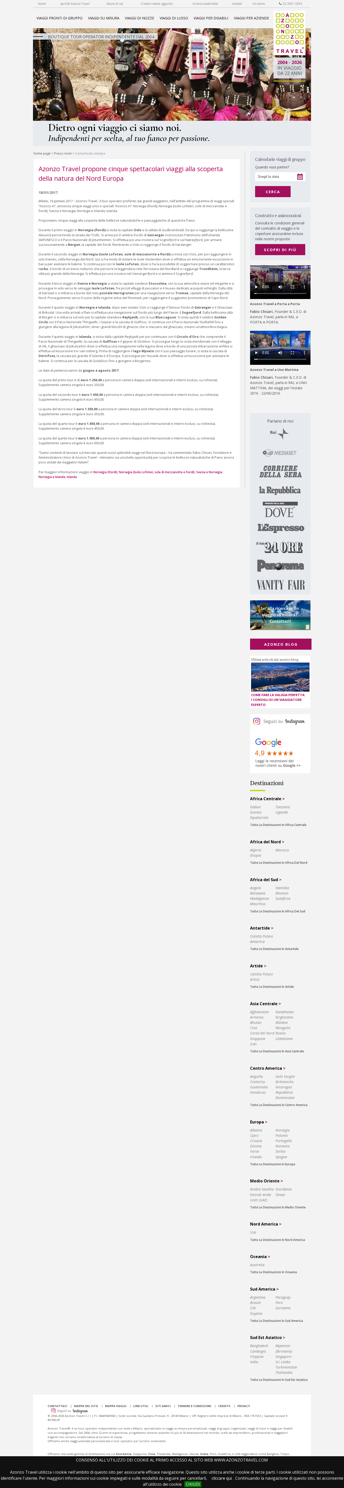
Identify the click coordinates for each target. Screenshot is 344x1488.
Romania (283, 1146)
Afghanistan (259, 1011)
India (254, 1361)
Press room (63, 153)
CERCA (273, 191)
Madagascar (259, 898)
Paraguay (283, 1297)
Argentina (257, 1297)
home (42, 4)
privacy (243, 1406)
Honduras (258, 1092)
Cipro (254, 1135)
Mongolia (283, 1027)
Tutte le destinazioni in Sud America (276, 1321)
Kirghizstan (284, 1017)
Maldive (282, 1022)
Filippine (257, 1356)
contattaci (57, 1406)
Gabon (255, 807)
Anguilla (256, 1076)
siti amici (163, 1406)
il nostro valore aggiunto (157, 4)
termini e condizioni (194, 1406)
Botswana (257, 893)
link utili (140, 1406)
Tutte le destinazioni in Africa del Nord (278, 862)
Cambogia (258, 1351)
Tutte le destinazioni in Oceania (273, 1272)
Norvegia (283, 1130)
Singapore (283, 1356)
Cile (253, 1307)
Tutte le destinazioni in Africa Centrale (278, 825)
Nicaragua (284, 1087)
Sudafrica (283, 898)
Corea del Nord (262, 1033)
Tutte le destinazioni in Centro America (278, 1105)
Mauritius (257, 903)
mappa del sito (86, 1406)
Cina (253, 1027)
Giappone (257, 1038)
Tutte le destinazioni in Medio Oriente (278, 1207)
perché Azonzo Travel (75, 4)
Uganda (282, 812)
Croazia (256, 1140)
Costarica (257, 1081)
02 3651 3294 (291, 4)
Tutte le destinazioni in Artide (272, 987)
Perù (279, 1302)
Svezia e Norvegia (209, 472)
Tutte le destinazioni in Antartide (274, 949)
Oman (280, 1194)
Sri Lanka (283, 1361)
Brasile (255, 1302)
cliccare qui (222, 1478)
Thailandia (284, 1372)
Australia (257, 1264)
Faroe (254, 1151)
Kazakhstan (285, 1011)
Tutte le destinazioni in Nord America (277, 1240)
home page (42, 153)
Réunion (282, 893)
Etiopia (255, 855)
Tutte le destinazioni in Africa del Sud (277, 911)
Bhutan (255, 1022)
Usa (253, 1232)
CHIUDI (193, 1484)
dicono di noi (115, 4)
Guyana (256, 1313)
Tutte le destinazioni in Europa (272, 1164)
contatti (237, 4)
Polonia (282, 1135)
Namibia (282, 887)
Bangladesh (259, 1345)
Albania (256, 1130)
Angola (255, 887)
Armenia (256, 1017)
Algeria (255, 850)
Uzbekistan (284, 1038)
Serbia (281, 1151)
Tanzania (283, 807)
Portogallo (284, 1140)
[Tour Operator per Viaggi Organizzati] (289, 53)
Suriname (283, 1307)
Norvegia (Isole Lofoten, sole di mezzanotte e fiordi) (157, 472)
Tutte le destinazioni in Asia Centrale (277, 1051)
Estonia (256, 1146)
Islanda (72, 477)
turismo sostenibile (205, 4)
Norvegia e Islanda (52, 477)
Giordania (284, 1189)
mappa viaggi (115, 1406)
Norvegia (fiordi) (105, 472)
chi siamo (259, 4)
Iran (253, 1043)
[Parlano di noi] (280, 503)
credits (224, 1406)
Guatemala (259, 1087)
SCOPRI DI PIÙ (280, 249)
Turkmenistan (286, 1367)
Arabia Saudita (262, 1189)
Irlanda (256, 1156)
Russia (281, 1033)
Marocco (282, 850)
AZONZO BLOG (281, 644)
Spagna (281, 1156)
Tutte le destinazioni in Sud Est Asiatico (279, 1380)
